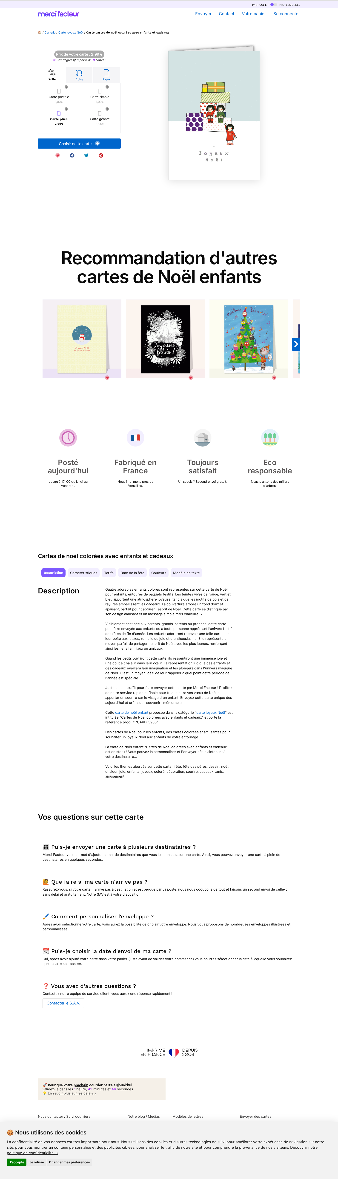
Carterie (50, 32)
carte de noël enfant (131, 712)
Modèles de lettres (187, 1116)
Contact (226, 13)
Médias (154, 1116)
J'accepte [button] (16, 1162)
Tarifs (109, 573)
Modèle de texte (186, 573)
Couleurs (158, 573)
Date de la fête (132, 573)
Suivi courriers (78, 1116)
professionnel (289, 4)
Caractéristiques (83, 573)
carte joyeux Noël (210, 712)
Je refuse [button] (36, 1162)
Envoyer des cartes (255, 1116)
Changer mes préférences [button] (69, 1162)
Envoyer (203, 13)
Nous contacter (50, 1116)
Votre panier (254, 13)
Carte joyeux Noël (70, 32)
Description (53, 573)
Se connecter (286, 13)
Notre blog (136, 1116)
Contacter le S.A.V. (63, 1003)
